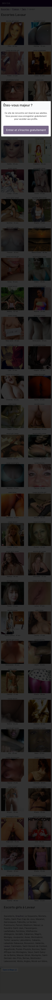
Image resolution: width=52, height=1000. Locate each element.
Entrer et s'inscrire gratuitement (26, 130)
